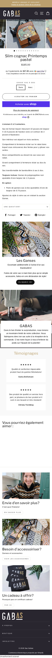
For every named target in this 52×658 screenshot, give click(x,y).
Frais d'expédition (12, 73)
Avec (30, 87)
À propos (7, 625)
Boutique (7, 633)
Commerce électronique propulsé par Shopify (26, 653)
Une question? (12, 206)
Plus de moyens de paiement (26, 110)
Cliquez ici (25, 282)
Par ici (8, 605)
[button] (26, 71)
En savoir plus (12, 512)
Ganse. (5, 198)
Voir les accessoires (16, 558)
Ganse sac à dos (26, 82)
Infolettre (8, 641)
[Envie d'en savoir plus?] (26, 485)
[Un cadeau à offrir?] (26, 578)
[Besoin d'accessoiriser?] (26, 532)
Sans (21, 87)
